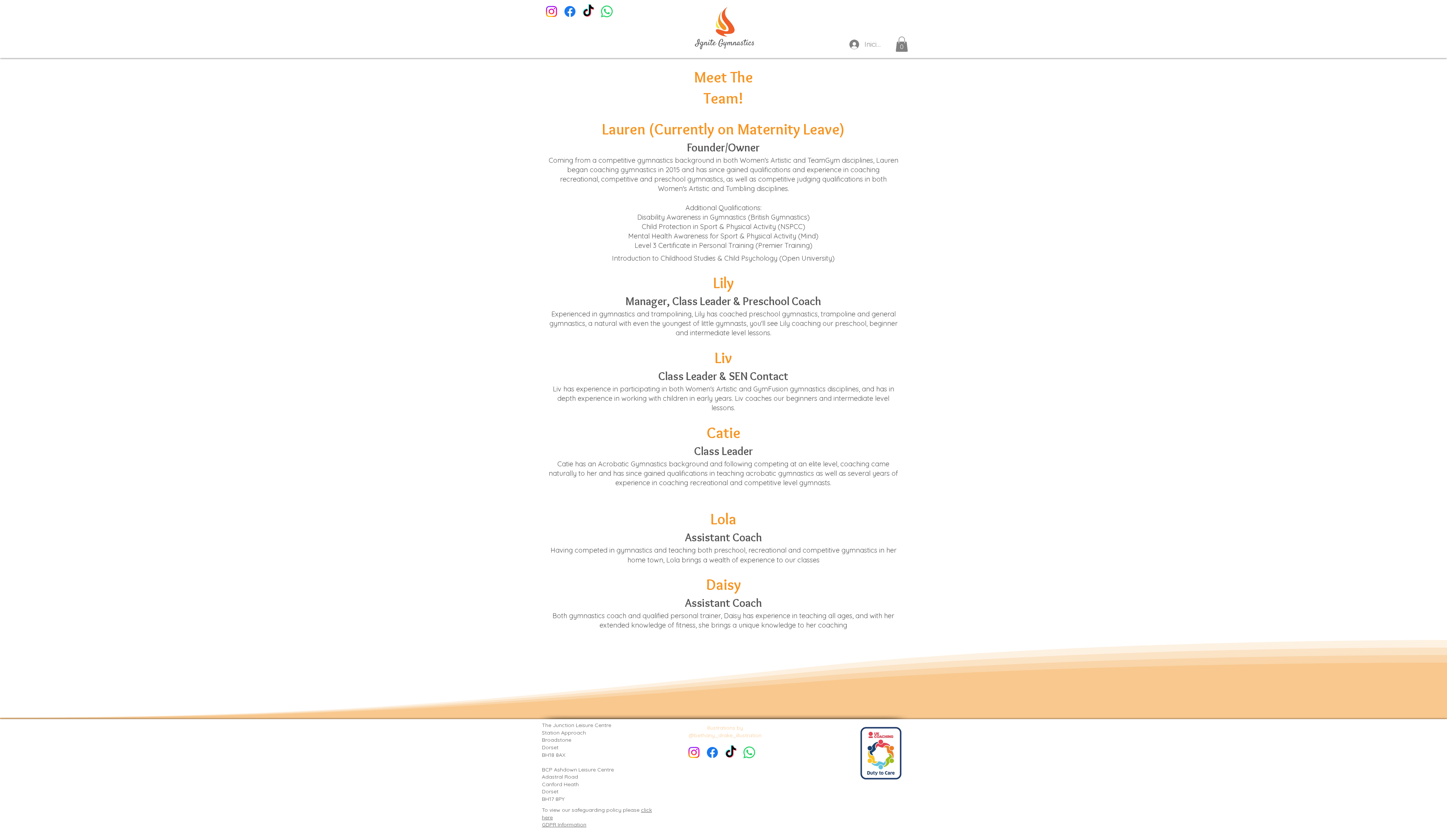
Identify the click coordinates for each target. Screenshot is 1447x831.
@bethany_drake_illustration (725, 735)
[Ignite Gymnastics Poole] (570, 11)
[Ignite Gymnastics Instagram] (551, 11)
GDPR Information (564, 824)
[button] (901, 44)
